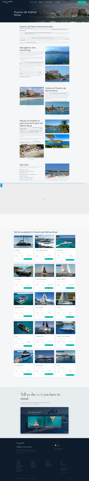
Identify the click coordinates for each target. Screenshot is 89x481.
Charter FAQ (48, 463)
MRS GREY (60, 250)
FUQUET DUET (19, 365)
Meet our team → (64, 469)
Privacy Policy (69, 478)
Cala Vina (18, 468)
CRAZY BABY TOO (41, 279)
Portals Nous (19, 463)
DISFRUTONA (40, 336)
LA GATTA (18, 279)
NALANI (17, 250)
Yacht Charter (34, 2)
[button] (14, 241)
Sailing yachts (33, 464)
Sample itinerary (48, 464)
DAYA (16, 336)
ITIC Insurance (63, 464)
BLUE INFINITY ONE (41, 250)
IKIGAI (59, 307)
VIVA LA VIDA (61, 279)
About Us (42, 2)
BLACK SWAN (40, 307)
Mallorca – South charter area (20, 9)
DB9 (58, 365)
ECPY (61, 463)
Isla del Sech (19, 471)
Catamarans (33, 463)
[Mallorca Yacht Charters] (8, 2)
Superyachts (33, 467)
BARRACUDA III (19, 307)
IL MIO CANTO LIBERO (63, 336)
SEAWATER (39, 365)
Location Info (49, 2)
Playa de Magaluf (19, 467)
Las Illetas (18, 464)
